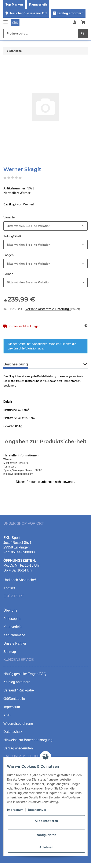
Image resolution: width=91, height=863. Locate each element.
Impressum (15, 809)
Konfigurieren (46, 835)
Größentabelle (14, 698)
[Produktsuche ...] (83, 33)
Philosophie (12, 619)
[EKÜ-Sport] (15, 22)
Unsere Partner (14, 643)
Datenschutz (37, 809)
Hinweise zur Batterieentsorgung (27, 740)
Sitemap (9, 652)
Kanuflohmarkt (14, 635)
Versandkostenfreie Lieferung (47, 309)
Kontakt (9, 588)
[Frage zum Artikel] (86, 325)
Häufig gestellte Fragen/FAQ (24, 674)
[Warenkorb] (83, 22)
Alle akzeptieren (46, 821)
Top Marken (14, 4)
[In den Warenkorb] (6, 62)
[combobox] (45, 226)
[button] (75, 22)
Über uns (10, 610)
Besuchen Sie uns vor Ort (28, 13)
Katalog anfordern (70, 13)
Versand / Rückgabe (18, 690)
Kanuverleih (38, 4)
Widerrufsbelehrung (18, 723)
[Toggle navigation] (5, 20)
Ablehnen (46, 847)
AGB (7, 715)
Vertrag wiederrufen (18, 748)
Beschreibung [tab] (15, 364)
